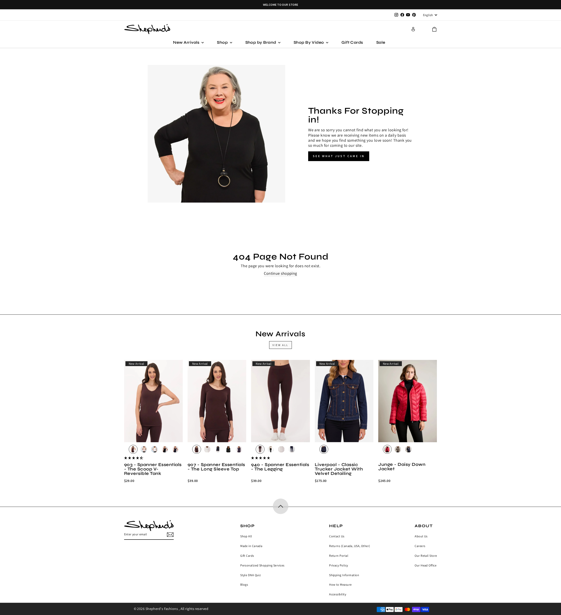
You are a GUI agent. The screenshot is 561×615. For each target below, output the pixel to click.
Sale (380, 42)
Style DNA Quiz (250, 575)
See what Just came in (339, 156)
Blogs (244, 585)
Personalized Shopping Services (262, 565)
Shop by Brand (261, 42)
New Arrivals (186, 42)
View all (280, 345)
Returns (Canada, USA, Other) (349, 546)
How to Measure (340, 585)
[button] (434, 29)
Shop (223, 42)
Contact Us (337, 536)
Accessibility (337, 594)
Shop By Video (309, 42)
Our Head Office (425, 565)
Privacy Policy (338, 565)
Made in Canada (251, 546)
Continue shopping (280, 273)
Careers (420, 546)
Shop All (246, 536)
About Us (421, 536)
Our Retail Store (426, 556)
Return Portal (338, 556)
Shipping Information (344, 575)
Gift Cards (352, 42)
